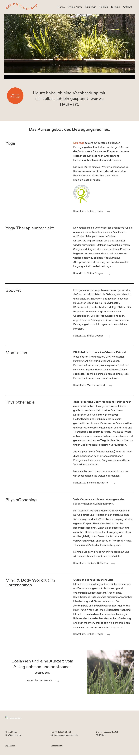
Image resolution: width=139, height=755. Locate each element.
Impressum (10, 746)
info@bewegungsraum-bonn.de (64, 735)
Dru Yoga (78, 143)
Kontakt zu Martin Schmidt (89, 385)
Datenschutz (56, 746)
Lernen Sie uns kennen (39, 680)
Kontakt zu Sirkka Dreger (88, 211)
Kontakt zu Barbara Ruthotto (90, 482)
